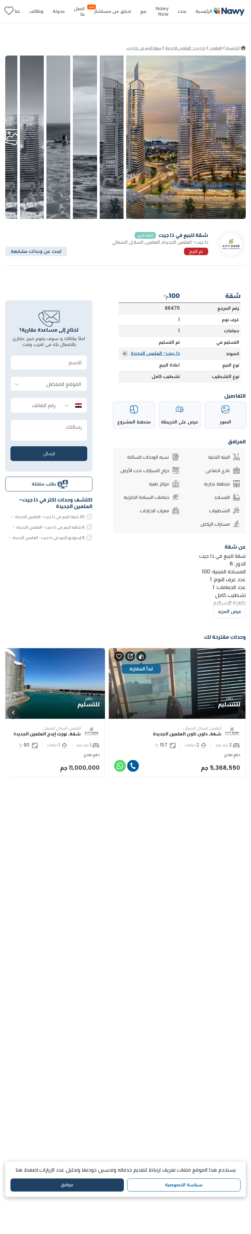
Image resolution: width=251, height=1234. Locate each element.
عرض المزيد (230, 611)
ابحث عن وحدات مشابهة (36, 251)
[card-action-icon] (141, 656)
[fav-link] (9, 11)
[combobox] (55, 384)
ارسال (49, 453)
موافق (67, 1184)
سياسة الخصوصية (184, 1184)
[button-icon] (133, 766)
